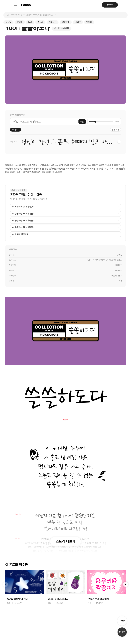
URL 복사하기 (63, 28)
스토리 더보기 (65, 541)
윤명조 (20, 22)
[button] (125, 584)
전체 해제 (115, 129)
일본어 (89, 22)
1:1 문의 (122, 632)
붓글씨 (40, 22)
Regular (15, 129)
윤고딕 (8, 22)
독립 (30, 22)
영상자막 (65, 22)
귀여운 (78, 22)
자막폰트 (52, 22)
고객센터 (122, 621)
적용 (82, 121)
